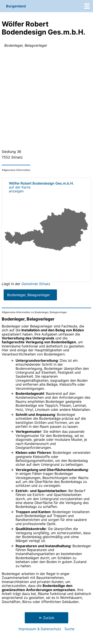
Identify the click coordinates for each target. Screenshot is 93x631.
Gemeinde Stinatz (35, 284)
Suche (69, 629)
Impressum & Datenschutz (40, 629)
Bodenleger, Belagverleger (28, 295)
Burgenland (16, 6)
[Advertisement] (46, 99)
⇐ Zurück (46, 618)
